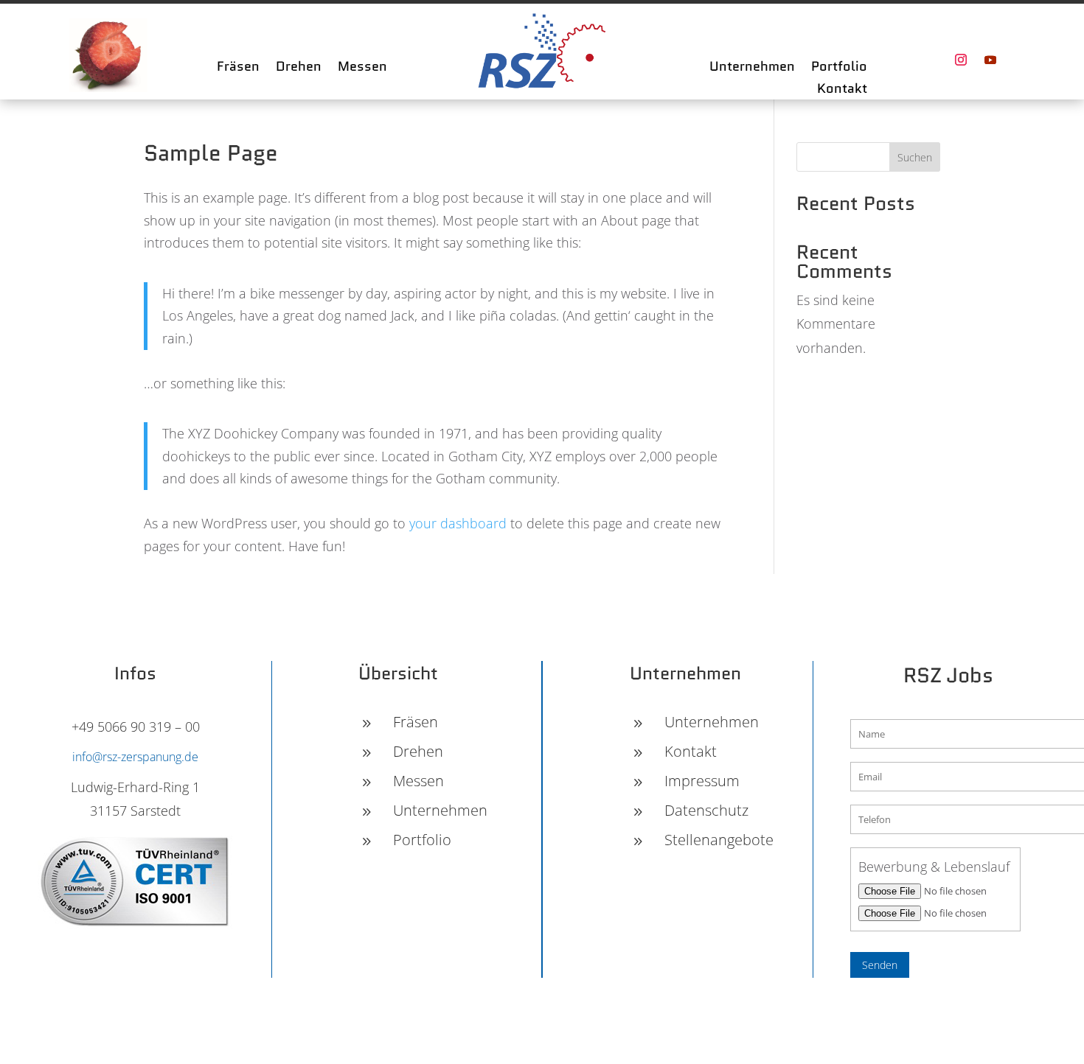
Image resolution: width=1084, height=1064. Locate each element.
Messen (362, 68)
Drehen (299, 68)
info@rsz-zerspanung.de (135, 757)
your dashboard (458, 523)
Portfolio (839, 68)
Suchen (914, 157)
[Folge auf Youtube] (990, 59)
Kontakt (842, 90)
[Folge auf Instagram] (961, 59)
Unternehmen (752, 68)
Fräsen (238, 68)
